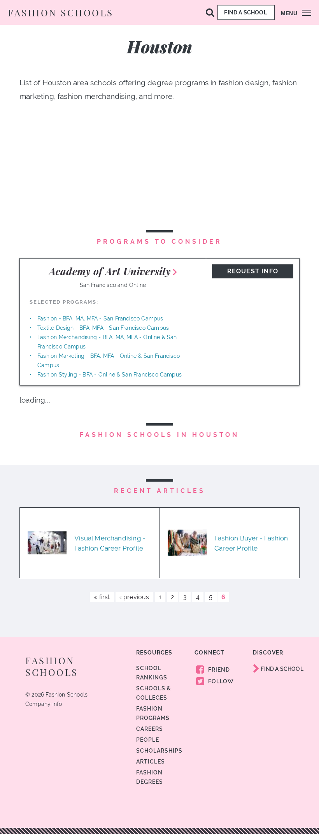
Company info (43, 704)
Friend (218, 670)
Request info (252, 271)
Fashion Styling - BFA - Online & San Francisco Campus (109, 374)
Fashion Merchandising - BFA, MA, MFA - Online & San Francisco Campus (107, 342)
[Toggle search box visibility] (210, 12)
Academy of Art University (110, 271)
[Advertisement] (159, 178)
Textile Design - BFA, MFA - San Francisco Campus (103, 328)
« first (102, 597)
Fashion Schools (61, 12)
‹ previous (134, 597)
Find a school (246, 12)
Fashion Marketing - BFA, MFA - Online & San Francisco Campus (108, 360)
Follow (220, 681)
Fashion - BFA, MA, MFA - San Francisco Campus (100, 318)
